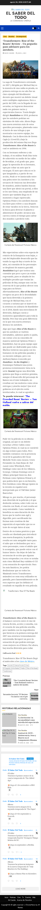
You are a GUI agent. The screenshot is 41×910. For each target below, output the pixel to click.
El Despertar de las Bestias (11, 668)
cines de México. (27, 661)
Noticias (13, 897)
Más (33, 897)
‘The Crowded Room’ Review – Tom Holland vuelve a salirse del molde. (20, 400)
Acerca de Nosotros (24, 900)
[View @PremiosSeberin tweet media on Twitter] (9, 790)
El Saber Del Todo (15, 770)
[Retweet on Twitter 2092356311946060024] (13, 881)
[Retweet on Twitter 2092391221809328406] (13, 823)
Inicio (6, 897)
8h (36, 801)
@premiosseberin (28, 770)
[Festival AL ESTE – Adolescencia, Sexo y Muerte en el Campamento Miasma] (9, 736)
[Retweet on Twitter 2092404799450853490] (13, 794)
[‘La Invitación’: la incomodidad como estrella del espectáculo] (9, 720)
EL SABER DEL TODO (20, 15)
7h (36, 770)
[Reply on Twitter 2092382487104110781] (9, 852)
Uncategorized (21, 36)
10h (37, 859)
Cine (5, 36)
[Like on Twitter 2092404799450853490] (17, 794)
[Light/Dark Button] (34, 28)
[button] (2, 28)
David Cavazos (9, 53)
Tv (23, 897)
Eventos (28, 897)
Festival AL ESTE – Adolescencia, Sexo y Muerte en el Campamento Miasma (27, 736)
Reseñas (11, 36)
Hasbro (23, 668)
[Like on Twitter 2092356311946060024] (17, 881)
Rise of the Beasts (32, 668)
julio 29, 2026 (24, 725)
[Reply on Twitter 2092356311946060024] (9, 881)
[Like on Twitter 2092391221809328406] (17, 823)
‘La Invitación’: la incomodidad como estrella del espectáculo (28, 719)
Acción (10, 665)
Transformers (7, 671)
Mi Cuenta (11, 900)
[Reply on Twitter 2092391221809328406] (9, 823)
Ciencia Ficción (19, 665)
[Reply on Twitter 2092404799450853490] (9, 794)
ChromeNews (30, 905)
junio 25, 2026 (24, 743)
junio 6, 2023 (21, 53)
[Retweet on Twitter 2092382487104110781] (13, 852)
